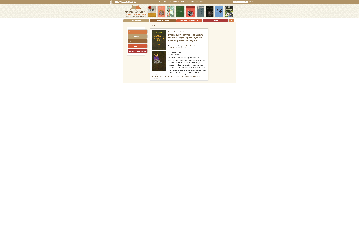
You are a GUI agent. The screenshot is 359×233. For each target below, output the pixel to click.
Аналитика (215, 21)
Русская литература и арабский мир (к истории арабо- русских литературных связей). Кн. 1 (186, 37)
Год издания (133, 46)
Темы (131, 41)
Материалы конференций (189, 21)
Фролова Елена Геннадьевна (177, 47)
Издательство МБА (174, 50)
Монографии (136, 21)
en (231, 21)
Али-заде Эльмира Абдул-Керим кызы (179, 32)
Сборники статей (162, 21)
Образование (184, 1)
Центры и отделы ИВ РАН (137, 51)
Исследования (167, 1)
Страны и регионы (135, 36)
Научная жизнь (194, 1)
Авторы (131, 32)
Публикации (176, 1)
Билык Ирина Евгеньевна (194, 46)
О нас (201, 1)
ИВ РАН (159, 1)
